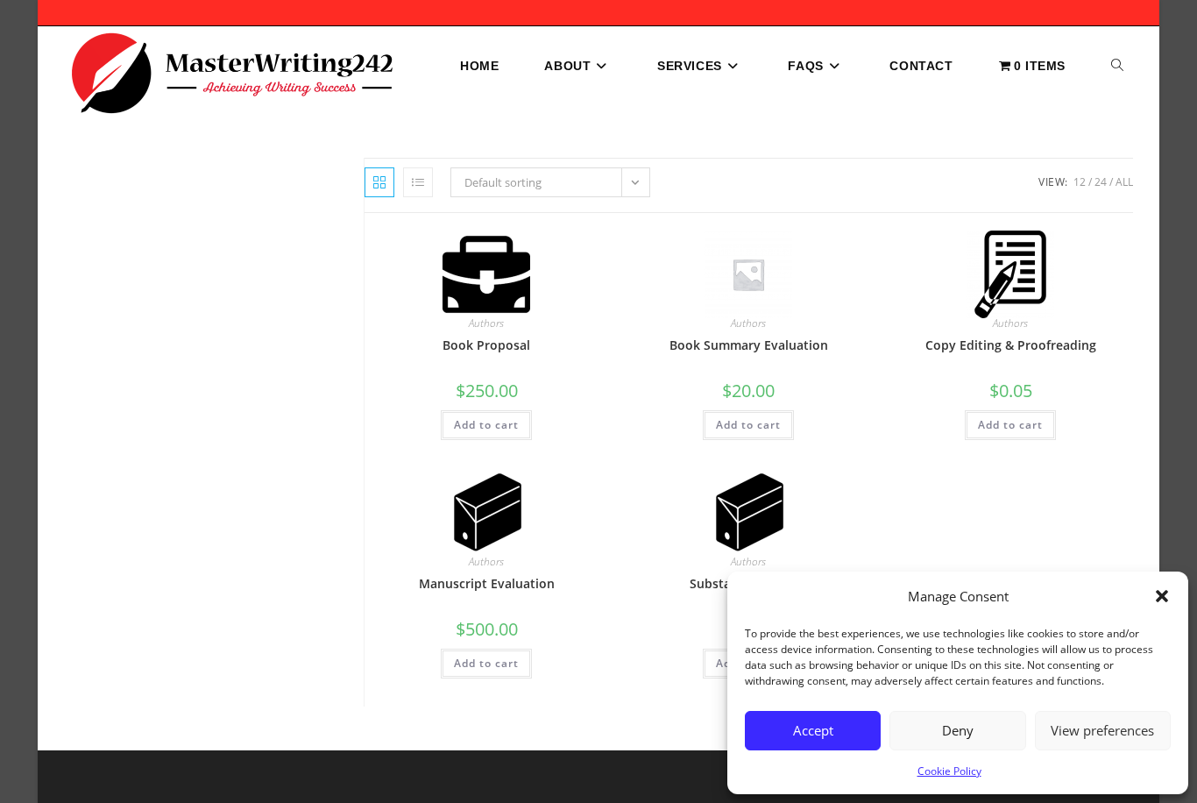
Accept (813, 730)
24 (1100, 181)
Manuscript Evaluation (487, 583)
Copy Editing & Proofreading (1010, 345)
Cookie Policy (949, 771)
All (1124, 181)
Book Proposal (486, 345)
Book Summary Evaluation (748, 345)
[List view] (418, 182)
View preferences (1102, 730)
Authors (486, 323)
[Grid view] (379, 182)
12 (1079, 181)
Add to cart (486, 424)
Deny (958, 730)
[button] (1162, 596)
